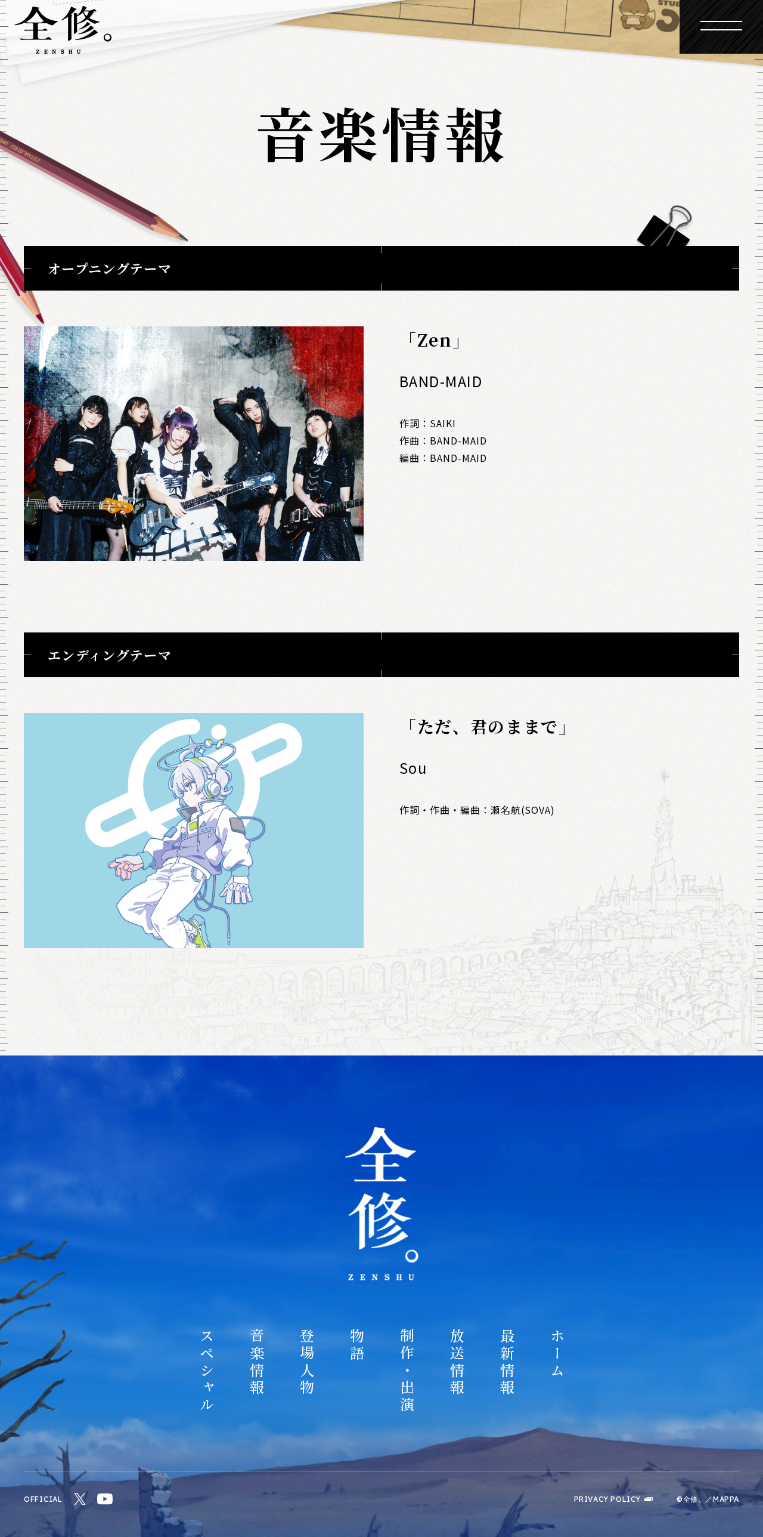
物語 (356, 1345)
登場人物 (306, 1362)
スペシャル (206, 1371)
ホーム (557, 1353)
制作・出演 (406, 1371)
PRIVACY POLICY (607, 1499)
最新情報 (507, 1362)
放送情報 (456, 1362)
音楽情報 (256, 1362)
